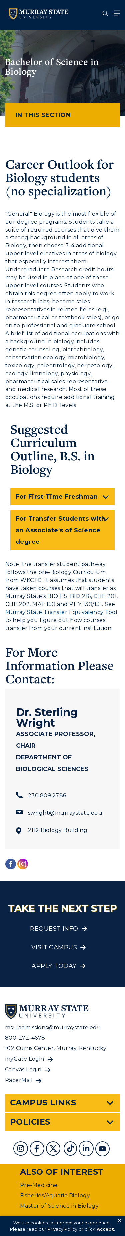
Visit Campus (54, 947)
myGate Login (24, 1059)
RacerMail (19, 1080)
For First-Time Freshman (57, 496)
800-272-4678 (25, 1038)
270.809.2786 (47, 795)
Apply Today (54, 966)
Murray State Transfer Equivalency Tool (61, 612)
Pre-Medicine (39, 1185)
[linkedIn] (87, 1149)
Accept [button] (105, 1229)
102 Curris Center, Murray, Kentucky (56, 1048)
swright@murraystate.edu (65, 813)
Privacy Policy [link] (62, 1229)
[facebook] (38, 1149)
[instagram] (21, 1149)
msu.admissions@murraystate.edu (53, 1027)
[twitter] (54, 1149)
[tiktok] (71, 1149)
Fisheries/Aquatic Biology (55, 1195)
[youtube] (103, 1149)
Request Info (54, 928)
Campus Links (43, 1102)
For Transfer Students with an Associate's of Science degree (60, 530)
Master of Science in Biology (59, 1206)
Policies (30, 1122)
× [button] (119, 1220)
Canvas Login (23, 1069)
